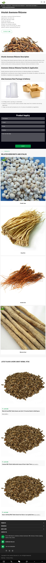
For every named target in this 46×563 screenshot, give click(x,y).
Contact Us (4, 532)
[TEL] (11, 561)
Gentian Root (23, 302)
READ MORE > (5, 414)
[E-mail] (4, 561)
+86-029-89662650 (10, 546)
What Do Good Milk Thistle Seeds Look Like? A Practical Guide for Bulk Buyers (21, 411)
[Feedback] (27, 561)
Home (3, 5)
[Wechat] (19, 561)
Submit (23, 146)
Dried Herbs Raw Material (18, 5)
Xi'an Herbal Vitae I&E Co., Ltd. (14, 555)
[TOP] (34, 561)
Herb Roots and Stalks (31, 5)
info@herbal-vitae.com (9, 541)
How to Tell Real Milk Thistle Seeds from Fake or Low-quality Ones (18, 514)
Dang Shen (23, 253)
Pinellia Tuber (23, 203)
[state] (42, 561)
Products (9, 5)
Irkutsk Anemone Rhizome (8, 7)
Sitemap (3, 558)
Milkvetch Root (23, 352)
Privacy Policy (9, 558)
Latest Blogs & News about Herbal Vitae (15, 361)
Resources (3, 526)
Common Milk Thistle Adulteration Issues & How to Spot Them (17, 464)
